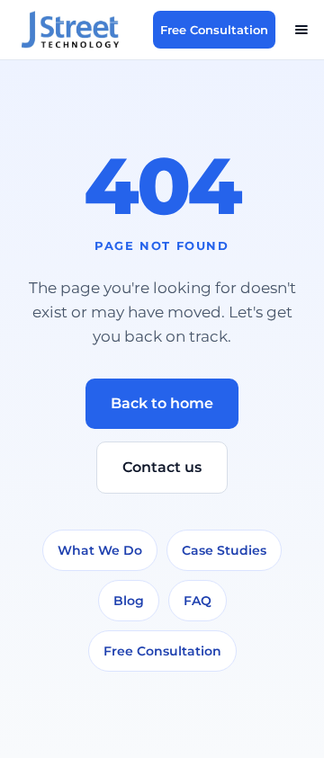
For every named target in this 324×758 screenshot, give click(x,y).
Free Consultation (214, 29)
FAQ (198, 601)
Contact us (162, 467)
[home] (80, 30)
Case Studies (224, 550)
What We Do (100, 550)
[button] (301, 29)
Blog (128, 601)
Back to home (162, 403)
